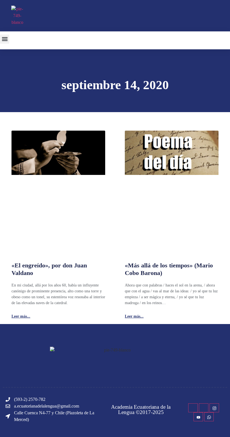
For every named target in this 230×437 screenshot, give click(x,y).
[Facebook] (193, 407)
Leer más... (21, 316)
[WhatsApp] (209, 416)
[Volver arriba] (223, 424)
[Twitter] (203, 407)
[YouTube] (198, 416)
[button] (4, 39)
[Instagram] (214, 407)
